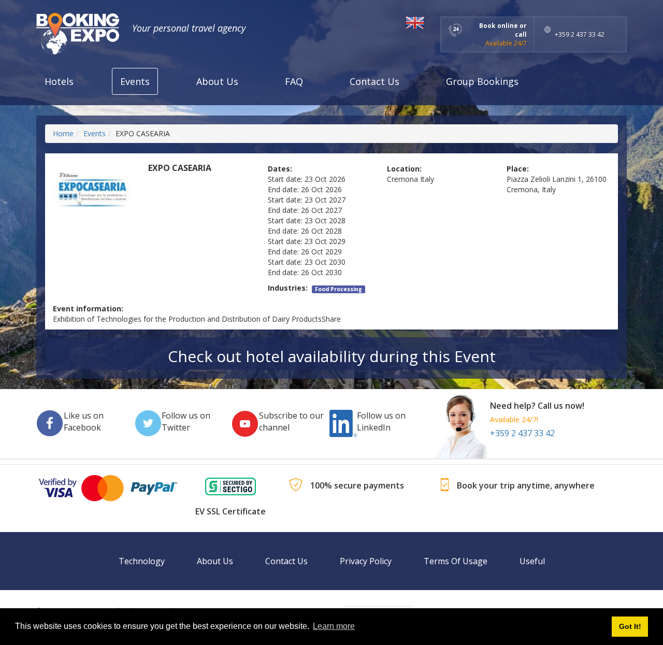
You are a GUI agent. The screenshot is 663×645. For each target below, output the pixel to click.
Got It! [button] (630, 626)
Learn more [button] (334, 626)
